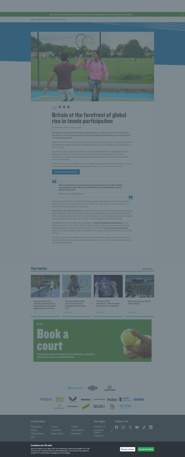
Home (33, 19)
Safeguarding (36, 426)
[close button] (182, 14)
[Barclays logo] (75, 388)
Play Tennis (98, 426)
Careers (34, 430)
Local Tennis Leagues (99, 431)
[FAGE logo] (92, 388)
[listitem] (46, 399)
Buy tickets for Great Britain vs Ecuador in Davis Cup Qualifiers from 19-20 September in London (91, 14)
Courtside (97, 435)
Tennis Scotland (77, 430)
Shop (33, 437)
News (38, 19)
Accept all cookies (146, 449)
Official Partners (37, 433)
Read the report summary (66, 172)
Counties (74, 426)
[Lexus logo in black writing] (110, 388)
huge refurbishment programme (108, 223)
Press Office (56, 430)
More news (147, 269)
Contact (54, 426)
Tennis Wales (76, 433)
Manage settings (127, 449)
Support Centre (57, 433)
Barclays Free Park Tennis (117, 228)
